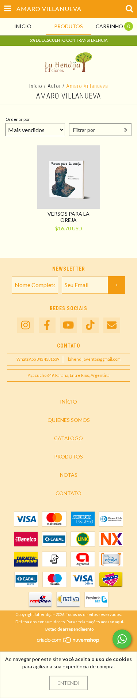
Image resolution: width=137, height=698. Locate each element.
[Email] (111, 325)
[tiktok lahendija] (90, 325)
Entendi (68, 683)
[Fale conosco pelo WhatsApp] (122, 639)
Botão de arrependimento (69, 629)
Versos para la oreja (68, 217)
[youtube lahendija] (68, 325)
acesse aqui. (112, 621)
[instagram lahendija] (25, 325)
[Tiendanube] (68, 642)
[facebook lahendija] (47, 325)
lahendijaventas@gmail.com (94, 359)
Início (35, 86)
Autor (54, 86)
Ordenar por (17, 119)
